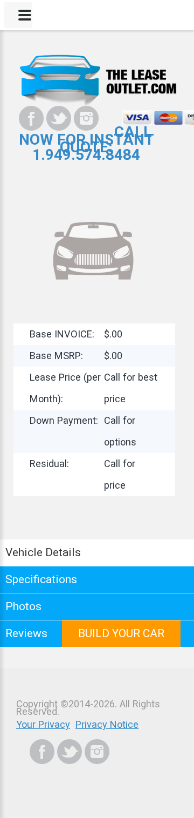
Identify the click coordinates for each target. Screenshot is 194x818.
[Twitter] (58, 118)
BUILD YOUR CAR (121, 633)
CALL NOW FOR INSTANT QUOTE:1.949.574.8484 (86, 143)
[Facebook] (31, 118)
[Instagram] (86, 118)
